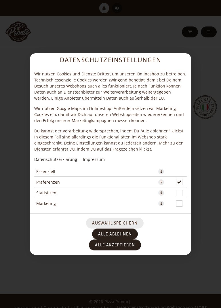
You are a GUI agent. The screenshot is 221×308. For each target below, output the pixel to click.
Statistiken (46, 192)
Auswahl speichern (115, 223)
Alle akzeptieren (115, 245)
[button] (161, 171)
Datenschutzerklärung (55, 159)
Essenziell (45, 171)
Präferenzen (48, 182)
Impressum (94, 159)
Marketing (46, 203)
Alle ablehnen (115, 234)
